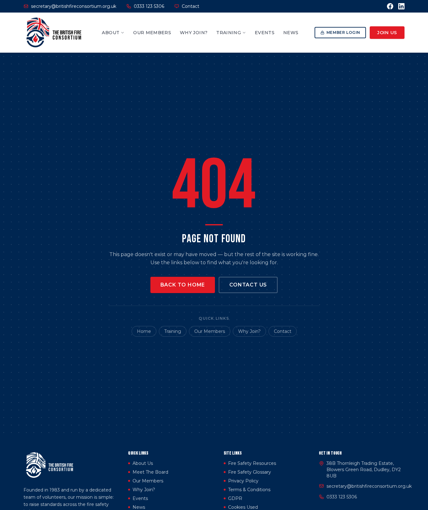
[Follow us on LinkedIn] (401, 6)
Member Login (343, 32)
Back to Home (182, 285)
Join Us (387, 32)
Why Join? (193, 32)
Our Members (152, 32)
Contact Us (248, 285)
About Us (143, 463)
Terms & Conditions (249, 489)
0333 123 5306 (341, 497)
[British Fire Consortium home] (54, 32)
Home (144, 331)
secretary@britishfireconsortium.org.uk (369, 486)
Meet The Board (150, 472)
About (110, 32)
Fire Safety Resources (252, 463)
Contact (190, 6)
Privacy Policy (243, 481)
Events (264, 32)
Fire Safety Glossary (249, 472)
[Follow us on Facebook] (390, 6)
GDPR (235, 498)
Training (228, 32)
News (290, 32)
